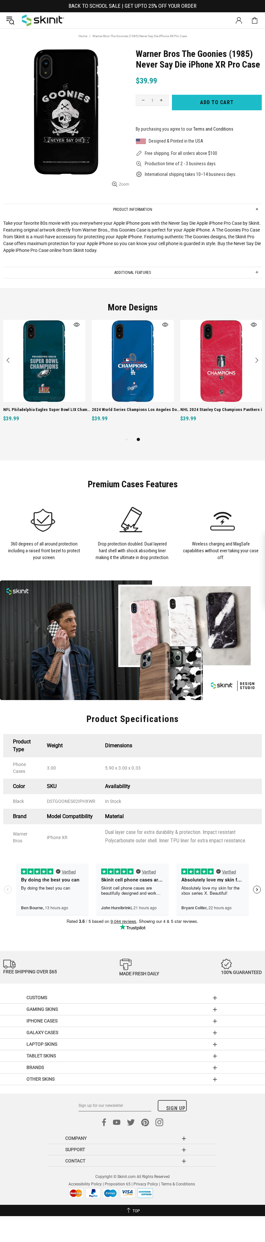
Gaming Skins (42, 1009)
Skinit (43, 20)
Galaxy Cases (42, 1032)
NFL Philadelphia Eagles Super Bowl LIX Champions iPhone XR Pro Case (47, 409)
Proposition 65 (118, 1184)
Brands (35, 1067)
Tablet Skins (41, 1055)
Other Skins (40, 1079)
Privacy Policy (145, 1184)
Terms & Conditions (178, 1184)
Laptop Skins (41, 1044)
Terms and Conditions (213, 129)
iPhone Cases (42, 1020)
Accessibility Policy (85, 1184)
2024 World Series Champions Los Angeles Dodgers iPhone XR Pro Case (136, 409)
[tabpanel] (44, 378)
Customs (36, 997)
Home (83, 36)
